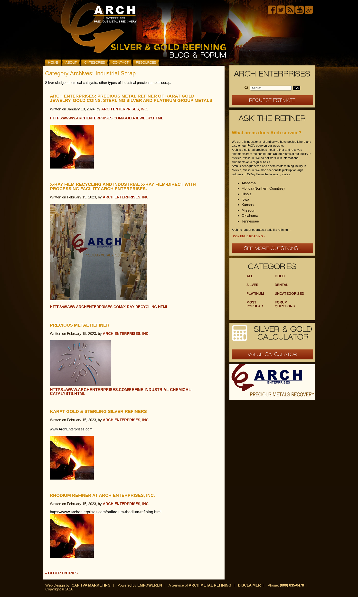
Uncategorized (289, 293)
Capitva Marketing (91, 585)
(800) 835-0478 (292, 585)
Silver (252, 285)
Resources (146, 62)
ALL (249, 276)
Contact (121, 62)
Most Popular (254, 304)
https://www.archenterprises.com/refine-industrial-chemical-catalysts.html (121, 392)
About (71, 62)
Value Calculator (272, 354)
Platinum (255, 293)
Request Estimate (272, 100)
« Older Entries (61, 573)
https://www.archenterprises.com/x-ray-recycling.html (109, 307)
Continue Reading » (249, 236)
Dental (281, 285)
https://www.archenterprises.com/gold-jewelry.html (106, 118)
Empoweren (149, 585)
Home (53, 62)
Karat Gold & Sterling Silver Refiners (98, 411)
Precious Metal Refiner (79, 325)
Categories (94, 62)
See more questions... (272, 248)
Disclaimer (249, 585)
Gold (280, 276)
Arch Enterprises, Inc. (124, 109)
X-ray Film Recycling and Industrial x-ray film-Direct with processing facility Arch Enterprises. (123, 186)
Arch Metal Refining (210, 585)
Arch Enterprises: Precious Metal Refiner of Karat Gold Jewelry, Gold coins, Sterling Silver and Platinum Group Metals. (132, 98)
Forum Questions (285, 304)
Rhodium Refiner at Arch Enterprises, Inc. (102, 495)
